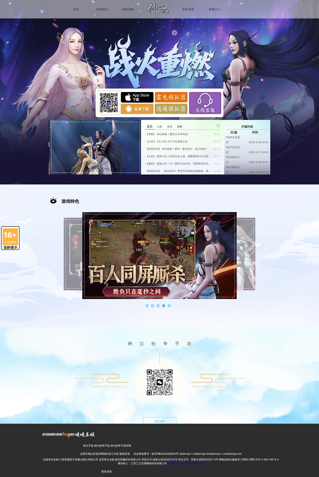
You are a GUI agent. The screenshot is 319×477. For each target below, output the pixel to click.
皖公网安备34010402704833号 (186, 463)
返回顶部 (160, 421)
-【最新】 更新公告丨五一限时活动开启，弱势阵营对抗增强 (178, 163)
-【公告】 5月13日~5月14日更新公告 (178, 141)
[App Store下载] (138, 97)
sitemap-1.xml (219, 453)
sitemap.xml (234, 453)
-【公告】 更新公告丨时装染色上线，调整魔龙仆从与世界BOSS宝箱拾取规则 (178, 156)
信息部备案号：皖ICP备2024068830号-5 (157, 453)
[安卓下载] (138, 108)
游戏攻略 (128, 9)
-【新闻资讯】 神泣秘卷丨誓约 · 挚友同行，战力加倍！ (178, 149)
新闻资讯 (102, 9)
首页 (76, 9)
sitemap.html (203, 453)
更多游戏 (188, 9)
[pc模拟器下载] (205, 102)
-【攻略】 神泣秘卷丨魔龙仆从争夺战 (178, 134)
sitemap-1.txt (188, 453)
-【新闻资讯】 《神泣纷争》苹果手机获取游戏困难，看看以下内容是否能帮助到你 (178, 171)
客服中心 (215, 9)
